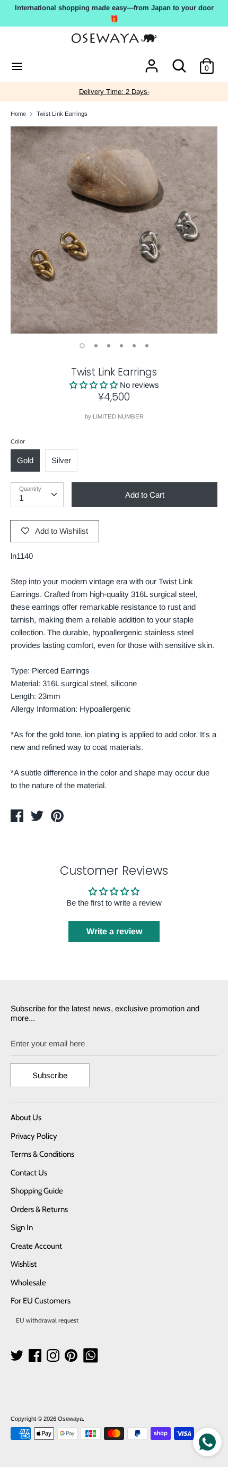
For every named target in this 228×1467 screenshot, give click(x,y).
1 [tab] (82, 345)
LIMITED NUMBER (118, 416)
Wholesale (28, 1282)
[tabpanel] (114, 230)
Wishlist (24, 1264)
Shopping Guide (37, 1191)
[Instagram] (54, 1355)
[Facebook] (36, 1355)
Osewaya (70, 1418)
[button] (94, 384)
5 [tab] (134, 345)
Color (18, 441)
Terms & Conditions (42, 1154)
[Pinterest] (72, 1355)
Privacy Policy (34, 1136)
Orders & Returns (39, 1209)
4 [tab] (121, 345)
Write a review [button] (114, 931)
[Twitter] (18, 1355)
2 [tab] (96, 345)
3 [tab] (108, 345)
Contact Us (29, 1173)
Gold (25, 460)
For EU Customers (41, 1301)
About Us (26, 1117)
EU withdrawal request (47, 1320)
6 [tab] (146, 345)
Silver (61, 460)
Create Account (36, 1246)
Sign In (22, 1227)
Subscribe (49, 1075)
